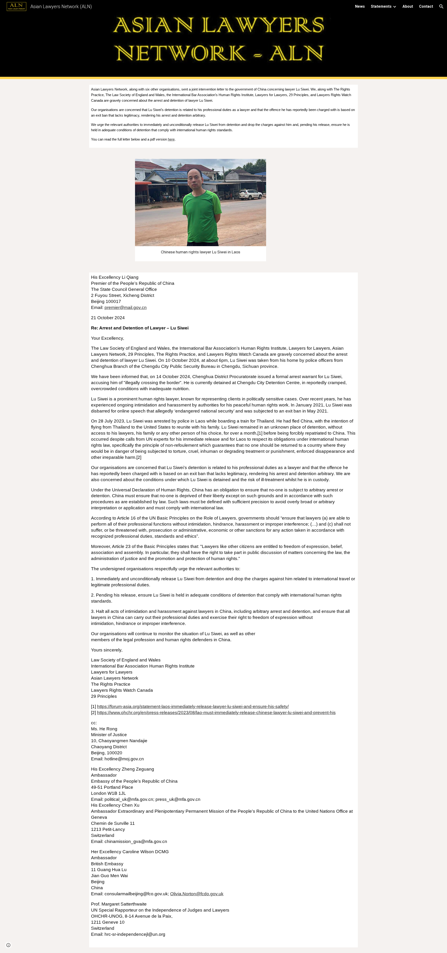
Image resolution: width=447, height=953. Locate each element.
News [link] (360, 6)
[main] (223, 116)
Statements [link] (381, 6)
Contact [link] (426, 6)
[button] (441, 6)
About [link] (408, 6)
